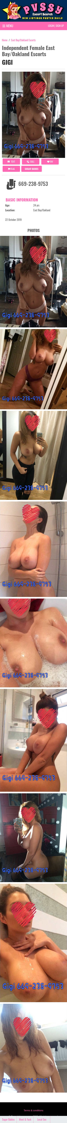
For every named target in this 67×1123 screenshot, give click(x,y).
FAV (51, 161)
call (32, 161)
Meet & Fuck (25, 1119)
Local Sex (41, 1119)
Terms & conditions (33, 1110)
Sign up (60, 26)
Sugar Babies (31, 169)
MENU (9, 25)
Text (13, 161)
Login (51, 26)
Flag (12, 169)
